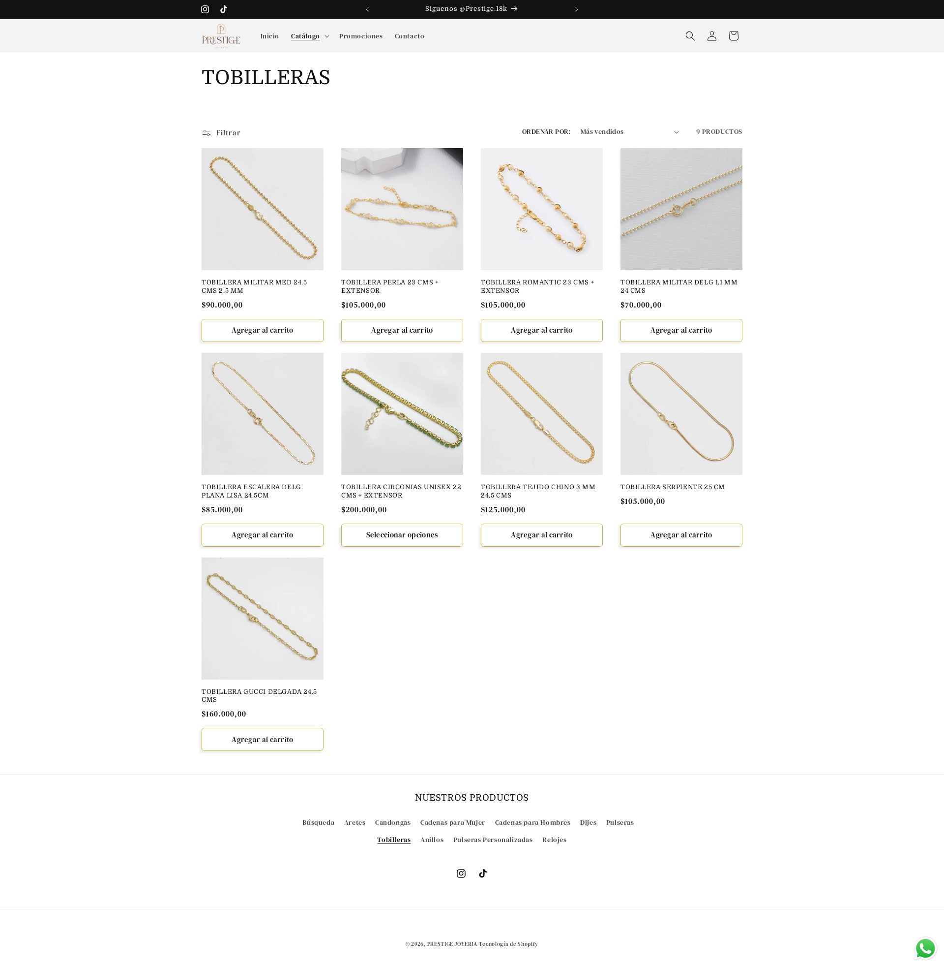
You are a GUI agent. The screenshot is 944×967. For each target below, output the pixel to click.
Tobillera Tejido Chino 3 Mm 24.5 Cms (538, 491)
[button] (309, 36)
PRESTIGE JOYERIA (452, 944)
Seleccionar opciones (402, 535)
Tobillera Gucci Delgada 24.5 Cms (259, 696)
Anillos (431, 839)
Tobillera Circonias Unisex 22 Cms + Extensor (401, 491)
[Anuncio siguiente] (577, 9)
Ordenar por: (546, 131)
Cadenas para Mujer (452, 822)
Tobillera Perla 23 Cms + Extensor (389, 286)
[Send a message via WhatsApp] (925, 948)
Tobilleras (394, 839)
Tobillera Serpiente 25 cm (672, 487)
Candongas (393, 822)
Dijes (588, 822)
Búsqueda (318, 822)
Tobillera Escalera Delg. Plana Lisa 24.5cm (252, 491)
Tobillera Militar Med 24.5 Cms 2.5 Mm (254, 286)
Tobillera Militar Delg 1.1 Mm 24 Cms (679, 286)
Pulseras (620, 822)
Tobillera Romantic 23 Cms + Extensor (537, 286)
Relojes (554, 839)
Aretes (355, 822)
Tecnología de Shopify (508, 944)
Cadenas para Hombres (533, 822)
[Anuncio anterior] (367, 9)
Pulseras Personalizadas (493, 839)
